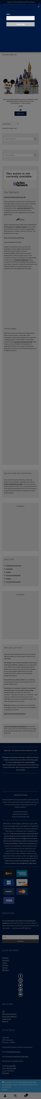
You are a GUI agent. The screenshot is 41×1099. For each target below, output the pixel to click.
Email (8, 14)
